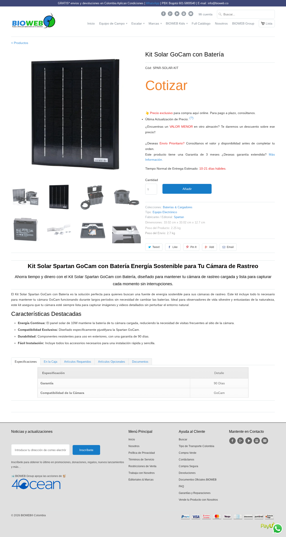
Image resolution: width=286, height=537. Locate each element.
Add (211, 247)
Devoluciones (187, 473)
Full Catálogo (201, 23)
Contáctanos (186, 459)
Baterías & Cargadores (177, 207)
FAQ (181, 486)
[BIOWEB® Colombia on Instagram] (184, 14)
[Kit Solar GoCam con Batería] (76, 114)
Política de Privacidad (141, 452)
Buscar (183, 439)
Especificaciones (26, 361)
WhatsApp (152, 3)
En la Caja (50, 361)
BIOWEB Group (243, 23)
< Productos (19, 43)
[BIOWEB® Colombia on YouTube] (178, 14)
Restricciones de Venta (142, 466)
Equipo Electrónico (165, 212)
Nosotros (221, 23)
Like (175, 247)
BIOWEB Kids (176, 23)
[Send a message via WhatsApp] (277, 528)
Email (230, 247)
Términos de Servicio (141, 459)
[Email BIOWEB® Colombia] (191, 14)
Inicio (91, 23)
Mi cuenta (205, 14)
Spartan (179, 217)
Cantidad (151, 180)
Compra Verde (187, 452)
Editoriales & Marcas (141, 479)
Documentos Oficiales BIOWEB (198, 479)
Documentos (140, 361)
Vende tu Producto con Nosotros (198, 499)
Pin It (193, 247)
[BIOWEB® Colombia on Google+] (171, 14)
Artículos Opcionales (111, 361)
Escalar (137, 23)
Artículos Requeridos (77, 361)
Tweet (156, 247)
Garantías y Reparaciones (194, 493)
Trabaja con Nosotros (141, 473)
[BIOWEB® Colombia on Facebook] (164, 14)
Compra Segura (188, 466)
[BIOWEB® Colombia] (33, 21)
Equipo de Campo (113, 23)
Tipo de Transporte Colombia (196, 446)
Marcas (155, 23)
